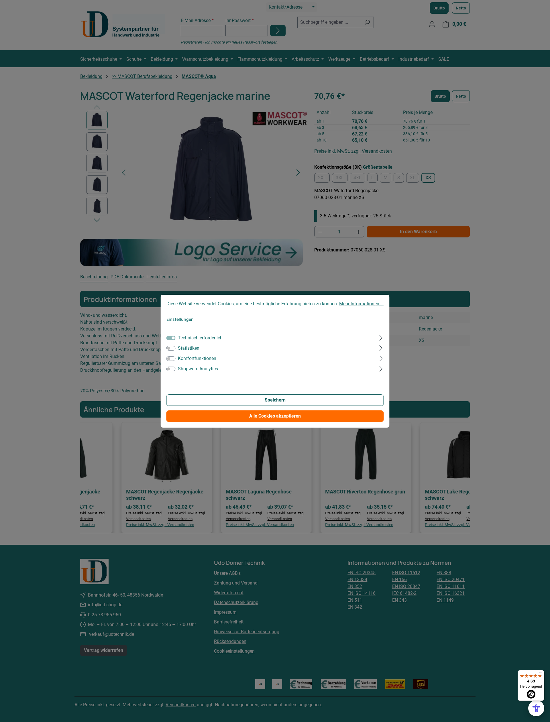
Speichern (275, 400)
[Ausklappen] (381, 337)
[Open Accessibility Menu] (536, 708)
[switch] (171, 348)
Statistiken (188, 348)
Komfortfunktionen (197, 358)
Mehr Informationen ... (361, 303)
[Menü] (540, 673)
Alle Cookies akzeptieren (275, 416)
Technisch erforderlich (200, 338)
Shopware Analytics (198, 368)
